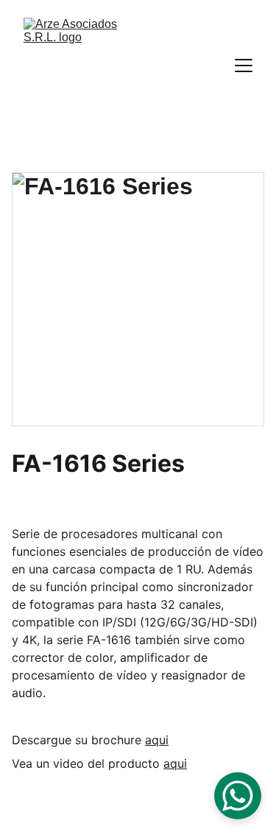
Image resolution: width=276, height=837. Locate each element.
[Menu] (243, 65)
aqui (157, 739)
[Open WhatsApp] (237, 795)
